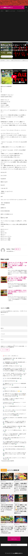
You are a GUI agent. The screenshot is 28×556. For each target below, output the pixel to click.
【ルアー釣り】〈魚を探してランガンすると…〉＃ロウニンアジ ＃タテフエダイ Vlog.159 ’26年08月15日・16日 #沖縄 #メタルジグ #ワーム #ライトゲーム (15, 374)
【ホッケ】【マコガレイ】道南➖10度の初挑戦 (13, 446)
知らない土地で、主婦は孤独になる (11, 355)
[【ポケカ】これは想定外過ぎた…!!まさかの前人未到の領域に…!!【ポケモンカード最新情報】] (4, 293)
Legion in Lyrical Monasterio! (9, 380)
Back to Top (14, 539)
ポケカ (2, 10)
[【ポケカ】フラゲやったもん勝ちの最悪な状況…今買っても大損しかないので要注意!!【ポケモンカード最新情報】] (4, 279)
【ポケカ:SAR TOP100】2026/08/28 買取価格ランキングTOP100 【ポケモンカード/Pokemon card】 (7, 508)
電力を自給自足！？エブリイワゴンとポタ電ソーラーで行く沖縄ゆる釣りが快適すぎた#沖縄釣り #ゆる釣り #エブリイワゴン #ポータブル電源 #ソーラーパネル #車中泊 (14, 369)
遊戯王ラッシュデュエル (10, 10)
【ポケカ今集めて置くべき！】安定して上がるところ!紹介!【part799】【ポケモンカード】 (20, 529)
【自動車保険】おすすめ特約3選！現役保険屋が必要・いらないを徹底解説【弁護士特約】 (14, 363)
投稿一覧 (17, 249)
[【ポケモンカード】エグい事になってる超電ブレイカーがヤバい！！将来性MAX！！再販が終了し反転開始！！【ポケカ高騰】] (4, 265)
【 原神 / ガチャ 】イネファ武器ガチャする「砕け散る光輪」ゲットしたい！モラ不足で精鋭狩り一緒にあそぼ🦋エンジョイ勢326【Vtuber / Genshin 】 (14, 395)
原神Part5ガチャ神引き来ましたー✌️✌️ (12, 391)
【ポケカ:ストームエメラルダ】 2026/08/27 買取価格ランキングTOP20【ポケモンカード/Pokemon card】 (7, 529)
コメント (2, 314)
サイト (2, 339)
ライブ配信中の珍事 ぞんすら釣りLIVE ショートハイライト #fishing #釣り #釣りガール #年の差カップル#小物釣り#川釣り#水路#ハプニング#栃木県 (14, 442)
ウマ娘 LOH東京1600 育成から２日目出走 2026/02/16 (14, 449)
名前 (2, 328)
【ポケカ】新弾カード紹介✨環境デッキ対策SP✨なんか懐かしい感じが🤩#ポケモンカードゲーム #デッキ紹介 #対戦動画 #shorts (20, 509)
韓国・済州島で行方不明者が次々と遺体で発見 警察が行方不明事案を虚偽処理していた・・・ (14, 427)
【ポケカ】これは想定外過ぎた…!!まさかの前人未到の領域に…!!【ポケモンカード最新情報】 (17, 292)
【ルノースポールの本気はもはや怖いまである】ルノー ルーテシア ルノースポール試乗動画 (14, 414)
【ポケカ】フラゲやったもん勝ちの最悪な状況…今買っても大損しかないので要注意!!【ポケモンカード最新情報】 (17, 279)
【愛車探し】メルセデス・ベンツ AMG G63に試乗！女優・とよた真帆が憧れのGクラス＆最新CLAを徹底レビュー (14, 422)
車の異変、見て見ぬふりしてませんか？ (12, 365)
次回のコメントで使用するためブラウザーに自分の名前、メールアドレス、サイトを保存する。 (14, 347)
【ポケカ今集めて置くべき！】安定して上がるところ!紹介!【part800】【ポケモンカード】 (7, 486)
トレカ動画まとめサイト (18, 553)
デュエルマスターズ (21, 10)
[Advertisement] (14, 28)
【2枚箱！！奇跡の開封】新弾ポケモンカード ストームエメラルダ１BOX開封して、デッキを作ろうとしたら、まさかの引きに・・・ (20, 487)
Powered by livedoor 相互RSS (7, 460)
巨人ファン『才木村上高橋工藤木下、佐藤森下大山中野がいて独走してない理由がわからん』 (14, 434)
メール (3, 333)
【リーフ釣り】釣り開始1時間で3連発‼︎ (12, 378)
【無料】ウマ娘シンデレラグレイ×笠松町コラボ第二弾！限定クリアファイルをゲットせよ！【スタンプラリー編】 (14, 453)
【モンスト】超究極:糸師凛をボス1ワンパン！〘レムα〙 (15, 406)
